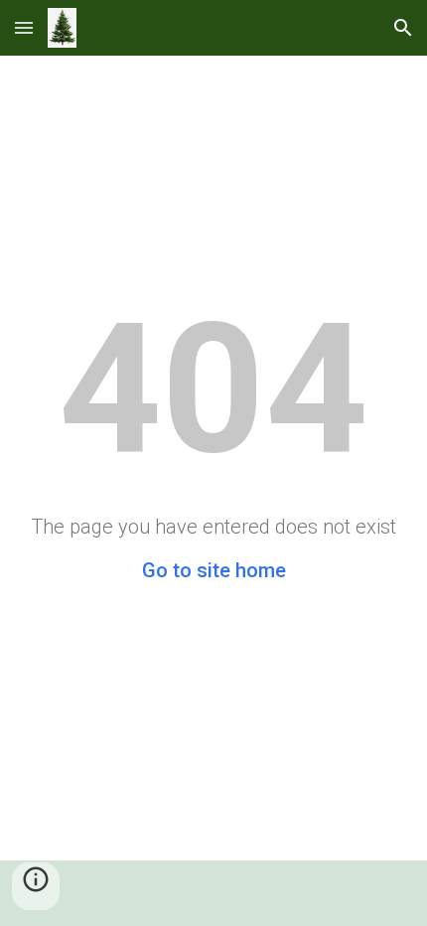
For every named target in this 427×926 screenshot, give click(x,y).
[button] (24, 27)
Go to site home (214, 570)
